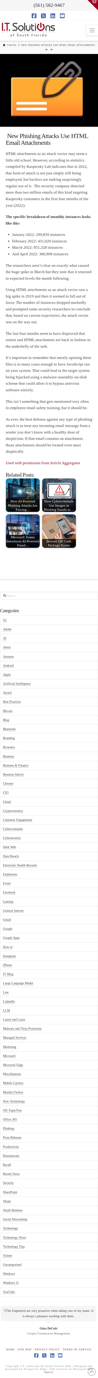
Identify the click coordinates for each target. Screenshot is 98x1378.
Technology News (14, 1237)
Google (7, 928)
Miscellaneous (12, 1074)
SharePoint (10, 1192)
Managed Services (14, 1037)
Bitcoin (7, 711)
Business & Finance (15, 765)
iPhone (7, 965)
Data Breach (11, 856)
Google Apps (11, 938)
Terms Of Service (77, 1349)
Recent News (11, 1174)
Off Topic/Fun (12, 1110)
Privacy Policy (47, 1349)
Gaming (8, 901)
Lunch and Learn (14, 1019)
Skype (7, 1201)
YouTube (9, 1292)
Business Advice (13, 774)
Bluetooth (9, 729)
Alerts (7, 647)
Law (6, 992)
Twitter (7, 1255)
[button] (92, 30)
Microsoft (9, 1056)
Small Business (12, 1210)
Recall (7, 1165)
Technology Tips (14, 1246)
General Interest (13, 910)
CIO (5, 792)
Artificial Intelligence (17, 683)
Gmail (7, 919)
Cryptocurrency (13, 811)
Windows (9, 1273)
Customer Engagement (17, 820)
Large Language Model (18, 983)
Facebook (9, 892)
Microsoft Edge (13, 1065)
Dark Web (9, 847)
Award (7, 692)
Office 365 (10, 1119)
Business (8, 756)
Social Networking (15, 1219)
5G (5, 620)
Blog (6, 720)
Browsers (9, 747)
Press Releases (12, 1137)
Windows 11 (11, 1282)
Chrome (8, 783)
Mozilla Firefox (13, 1092)
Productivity (11, 1146)
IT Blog (8, 974)
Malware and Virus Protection (22, 1028)
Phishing (8, 1128)
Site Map (25, 1349)
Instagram (9, 956)
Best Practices (12, 701)
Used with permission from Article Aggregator (43, 463)
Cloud (7, 802)
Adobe (7, 629)
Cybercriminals (13, 829)
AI (4, 638)
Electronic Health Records (20, 865)
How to (8, 947)
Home (10, 1349)
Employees (10, 874)
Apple (7, 674)
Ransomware (11, 1156)
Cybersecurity (12, 838)
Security (8, 1183)
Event (6, 883)
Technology (10, 1228)
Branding (9, 738)
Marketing (9, 1047)
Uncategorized (12, 1264)
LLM (6, 1010)
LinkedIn (9, 1001)
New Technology (14, 1101)
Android (8, 665)
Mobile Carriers (13, 1083)
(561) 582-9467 (49, 5)
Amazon (8, 656)
